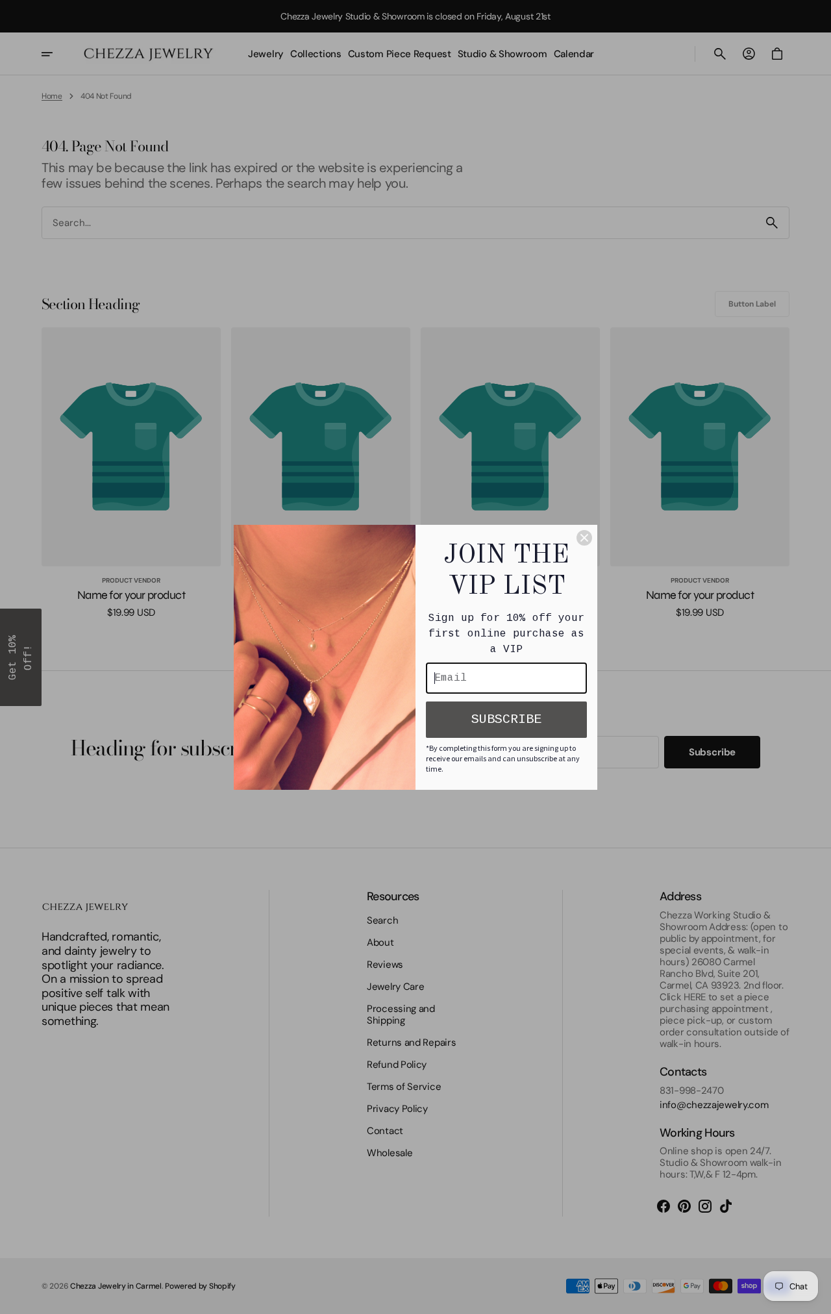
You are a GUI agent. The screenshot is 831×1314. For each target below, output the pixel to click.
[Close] (584, 538)
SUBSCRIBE (506, 719)
